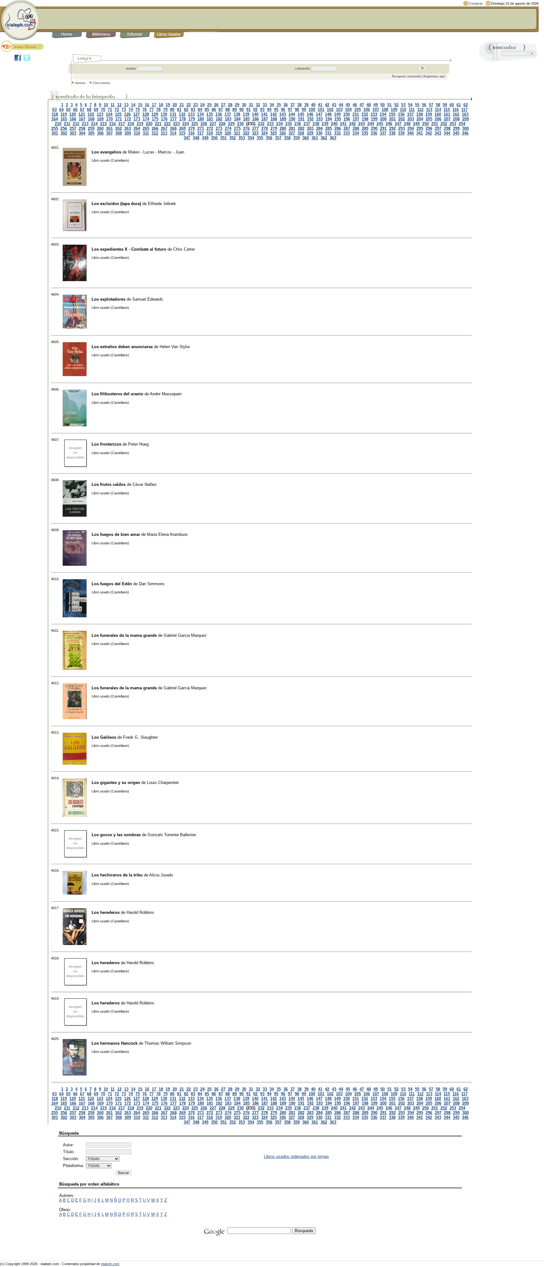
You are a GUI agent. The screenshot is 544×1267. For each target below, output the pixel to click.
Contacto (476, 3)
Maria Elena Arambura (167, 534)
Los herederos (106, 912)
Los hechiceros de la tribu (117, 875)
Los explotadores (108, 299)
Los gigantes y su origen (116, 782)
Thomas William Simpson (167, 1043)
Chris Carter (184, 249)
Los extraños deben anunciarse (122, 346)
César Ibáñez (145, 484)
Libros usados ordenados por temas (296, 1156)
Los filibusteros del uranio (117, 394)
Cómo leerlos (101, 83)
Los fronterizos (106, 444)
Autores (80, 83)
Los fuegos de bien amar (116, 534)
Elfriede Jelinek (162, 203)
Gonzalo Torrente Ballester (172, 834)
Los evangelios (106, 152)
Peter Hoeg (138, 444)
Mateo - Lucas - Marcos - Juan (156, 152)
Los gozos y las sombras (116, 834)
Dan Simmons (152, 583)
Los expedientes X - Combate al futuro (129, 249)
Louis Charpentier (163, 782)
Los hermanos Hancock (115, 1043)
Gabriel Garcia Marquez (185, 635)
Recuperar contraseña (406, 76)
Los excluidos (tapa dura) (116, 203)
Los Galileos (104, 737)
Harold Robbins (140, 912)
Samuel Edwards (147, 299)
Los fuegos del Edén (112, 583)
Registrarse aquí (434, 76)
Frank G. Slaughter (140, 737)
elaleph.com (110, 1264)
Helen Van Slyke (175, 346)
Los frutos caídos (109, 484)
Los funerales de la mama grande (124, 635)
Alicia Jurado (161, 875)
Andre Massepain (166, 394)
